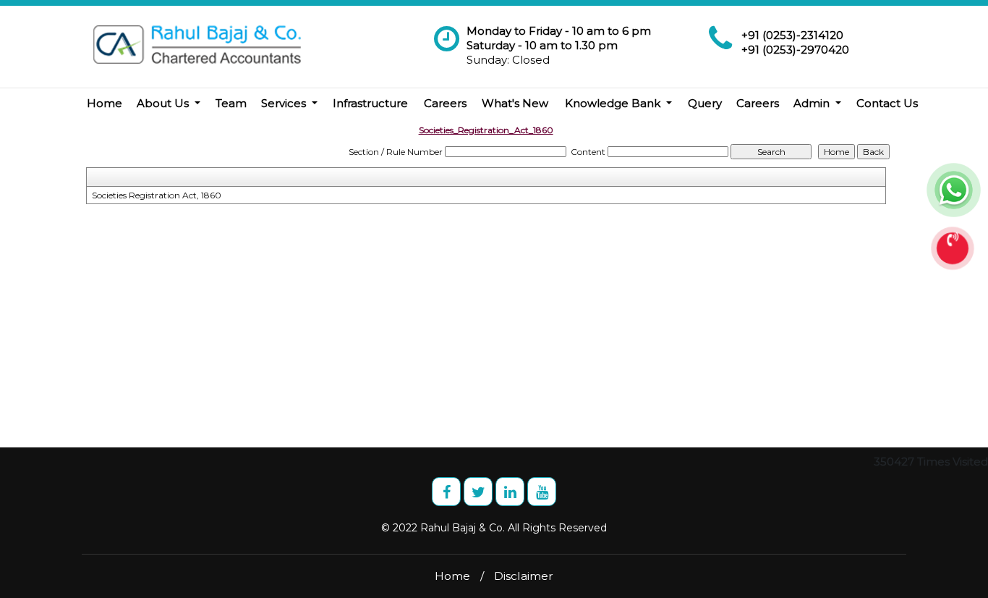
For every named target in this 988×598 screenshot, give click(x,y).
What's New (515, 103)
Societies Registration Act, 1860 (156, 195)
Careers (445, 103)
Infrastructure (370, 103)
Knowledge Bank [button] (614, 103)
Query (705, 103)
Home (104, 103)
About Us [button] (164, 103)
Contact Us (887, 103)
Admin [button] (812, 103)
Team (231, 103)
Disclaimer (523, 576)
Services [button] (285, 103)
